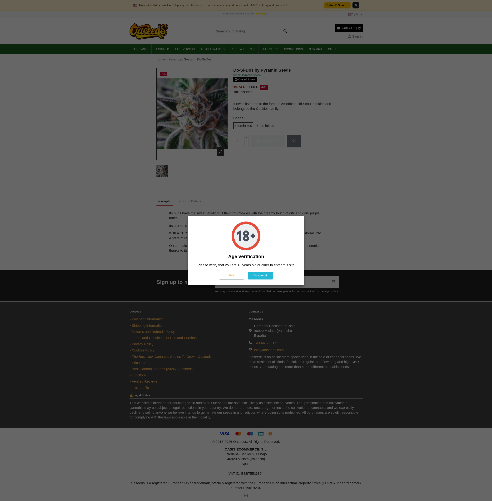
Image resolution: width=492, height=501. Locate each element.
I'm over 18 (260, 275)
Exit (231, 275)
